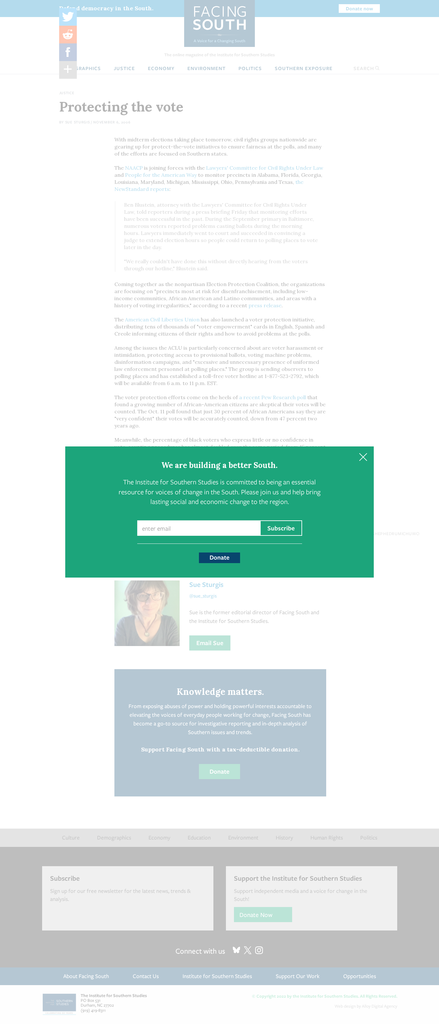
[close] (363, 457)
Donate (219, 557)
